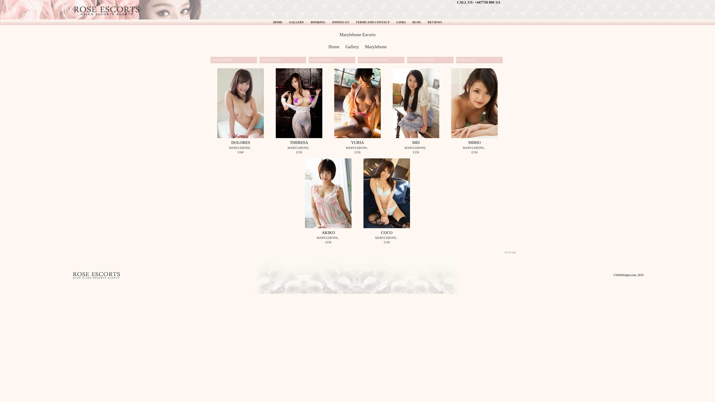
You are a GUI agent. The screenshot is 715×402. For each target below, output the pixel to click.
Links (401, 22)
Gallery (296, 22)
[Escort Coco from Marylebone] (387, 193)
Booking (318, 22)
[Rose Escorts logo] (107, 11)
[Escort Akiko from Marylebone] (328, 193)
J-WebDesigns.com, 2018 (628, 275)
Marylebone (376, 46)
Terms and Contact (373, 22)
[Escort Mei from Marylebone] (416, 103)
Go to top (510, 252)
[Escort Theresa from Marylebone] (299, 103)
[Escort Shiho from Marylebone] (474, 103)
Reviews (435, 22)
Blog (416, 22)
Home (277, 22)
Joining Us (340, 22)
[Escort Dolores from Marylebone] (240, 103)
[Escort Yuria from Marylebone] (357, 103)
